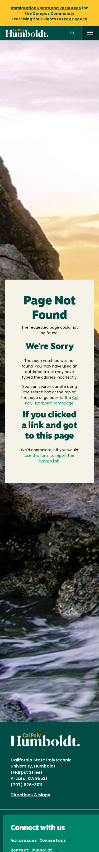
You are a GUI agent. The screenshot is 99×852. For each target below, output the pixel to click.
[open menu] (90, 33)
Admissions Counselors (38, 840)
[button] (72, 33)
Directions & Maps (30, 795)
